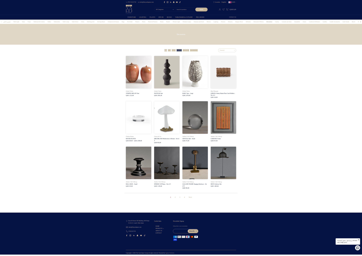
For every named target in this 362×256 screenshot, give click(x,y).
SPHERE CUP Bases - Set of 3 (162, 184)
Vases (23, 22)
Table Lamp (66, 22)
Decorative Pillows (258, 22)
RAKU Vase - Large (187, 93)
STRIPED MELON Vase (132, 93)
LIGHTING (142, 17)
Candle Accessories (335, 22)
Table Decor (75, 22)
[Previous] (1, 22)
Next (190, 197)
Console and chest (286, 22)
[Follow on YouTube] (177, 2)
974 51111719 (132, 2)
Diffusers (248, 22)
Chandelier (297, 22)
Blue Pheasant (214, 91)
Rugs (123, 22)
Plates (143, 22)
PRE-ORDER (200, 17)
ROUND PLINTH (131, 138)
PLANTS (152, 17)
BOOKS (169, 17)
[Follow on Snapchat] (174, 2)
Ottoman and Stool (199, 22)
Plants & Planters (152, 22)
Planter (168, 22)
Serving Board (101, 22)
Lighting (216, 22)
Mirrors (209, 22)
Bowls (353, 22)
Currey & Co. (157, 136)
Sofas (82, 22)
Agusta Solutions (169, 253)
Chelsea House (130, 136)
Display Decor (239, 22)
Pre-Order (130, 22)
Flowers (223, 22)
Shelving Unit (90, 22)
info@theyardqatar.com (147, 2)
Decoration (269, 22)
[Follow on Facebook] (164, 2)
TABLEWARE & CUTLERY (184, 17)
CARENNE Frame (216, 138)
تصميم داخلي (7, 22)
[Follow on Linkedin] (170, 2)
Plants (161, 22)
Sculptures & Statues (113, 22)
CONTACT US (232, 17)
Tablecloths (57, 22)
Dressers (230, 22)
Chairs (304, 22)
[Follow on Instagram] (167, 2)
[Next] (360, 22)
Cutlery (277, 22)
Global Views (129, 91)
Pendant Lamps (187, 22)
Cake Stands (346, 22)
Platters (137, 22)
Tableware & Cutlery (39, 22)
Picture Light (176, 22)
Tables (49, 22)
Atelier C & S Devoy (188, 136)
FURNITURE (132, 17)
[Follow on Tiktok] (180, 2)
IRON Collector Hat (216, 184)
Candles (325, 22)
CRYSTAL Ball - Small (188, 138)
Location (217, 2)
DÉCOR (161, 17)
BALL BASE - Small (131, 184)
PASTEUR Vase (158, 93)
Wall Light (16, 22)
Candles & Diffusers (314, 22)
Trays (29, 22)
